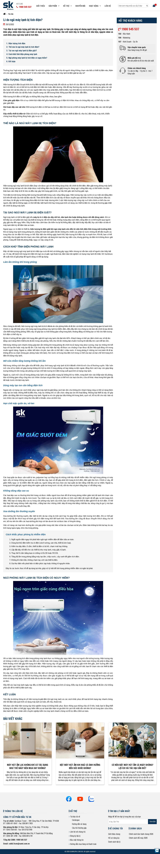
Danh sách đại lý (114, 841)
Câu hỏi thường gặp (79, 827)
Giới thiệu (40, 6)
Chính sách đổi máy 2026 (138, 837)
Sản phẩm (53, 6)
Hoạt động (93, 6)
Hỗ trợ (66, 6)
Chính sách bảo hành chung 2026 (141, 834)
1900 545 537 (130, 29)
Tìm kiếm (152, 821)
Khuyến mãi (80, 6)
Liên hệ (108, 6)
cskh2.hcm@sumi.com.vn (19, 843)
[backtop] (157, 342)
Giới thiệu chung (114, 834)
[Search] (147, 6)
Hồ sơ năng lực (114, 837)
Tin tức (10, 14)
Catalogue (76, 820)
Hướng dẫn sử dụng (79, 824)
